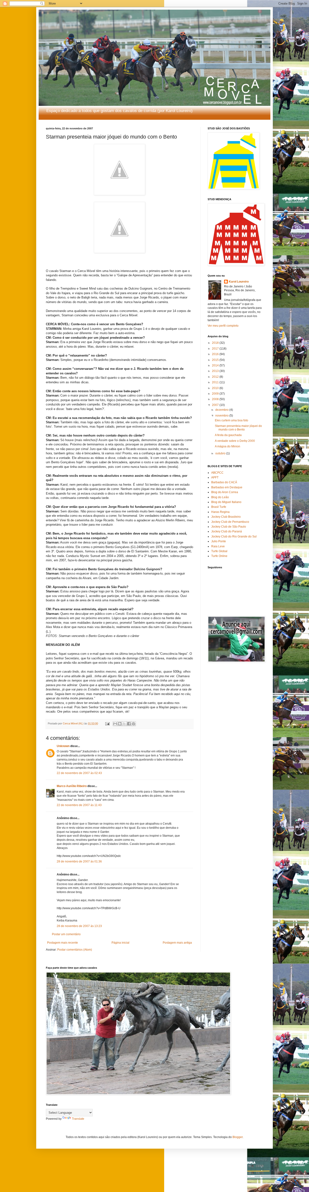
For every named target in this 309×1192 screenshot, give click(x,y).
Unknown (63, 746)
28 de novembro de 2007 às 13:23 (79, 926)
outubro (220, 453)
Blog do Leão (220, 497)
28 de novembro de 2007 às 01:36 (79, 861)
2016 (215, 354)
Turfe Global (219, 551)
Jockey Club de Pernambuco (230, 521)
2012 (215, 376)
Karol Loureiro (239, 281)
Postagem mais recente (62, 942)
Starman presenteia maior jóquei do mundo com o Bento (238, 427)
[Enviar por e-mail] (115, 723)
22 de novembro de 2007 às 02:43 (79, 773)
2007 (215, 405)
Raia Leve (218, 546)
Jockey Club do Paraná (226, 531)
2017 (215, 348)
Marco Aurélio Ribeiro (72, 786)
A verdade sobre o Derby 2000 (235, 441)
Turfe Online (219, 556)
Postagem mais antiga (177, 942)
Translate (78, 1118)
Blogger (237, 1137)
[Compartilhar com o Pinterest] (133, 723)
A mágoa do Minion (227, 446)
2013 (215, 371)
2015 (215, 360)
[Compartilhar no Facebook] (128, 723)
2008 (215, 399)
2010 (215, 388)
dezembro (222, 409)
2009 (215, 393)
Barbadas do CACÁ (224, 482)
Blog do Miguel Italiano (226, 502)
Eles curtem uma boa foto (231, 420)
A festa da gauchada (228, 435)
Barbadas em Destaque (226, 487)
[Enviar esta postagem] (107, 723)
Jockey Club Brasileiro (226, 516)
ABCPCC (217, 472)
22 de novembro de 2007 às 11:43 (79, 805)
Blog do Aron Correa (224, 492)
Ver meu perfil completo (223, 325)
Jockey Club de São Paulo (228, 526)
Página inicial (120, 942)
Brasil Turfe (218, 507)
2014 (215, 365)
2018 (215, 342)
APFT (214, 477)
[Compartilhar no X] (124, 723)
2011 (215, 382)
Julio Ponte (218, 541)
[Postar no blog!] (119, 723)
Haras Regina (220, 512)
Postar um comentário (66, 934)
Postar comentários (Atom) (74, 949)
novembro (222, 415)
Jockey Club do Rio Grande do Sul (234, 536)
